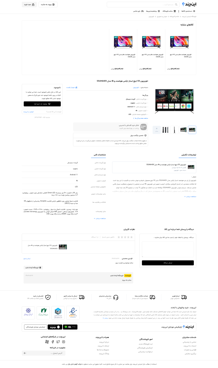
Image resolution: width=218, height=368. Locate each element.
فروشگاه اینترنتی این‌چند (189, 16)
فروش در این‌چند (28, 112)
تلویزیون (151, 16)
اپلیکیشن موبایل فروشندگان (35, 327)
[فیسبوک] (52, 342)
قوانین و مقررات (190, 349)
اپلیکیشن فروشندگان (145, 348)
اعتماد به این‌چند (189, 346)
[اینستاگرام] (63, 342)
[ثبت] (25, 353)
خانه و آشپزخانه (174, 16)
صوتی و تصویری (162, 16)
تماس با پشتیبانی (189, 342)
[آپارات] (47, 342)
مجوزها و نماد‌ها (103, 349)
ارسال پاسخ (27, 259)
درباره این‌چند (104, 342)
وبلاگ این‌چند (104, 353)
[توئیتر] (58, 342)
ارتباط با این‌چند (103, 346)
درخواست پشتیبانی (145, 351)
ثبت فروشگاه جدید (146, 344)
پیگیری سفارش (190, 353)
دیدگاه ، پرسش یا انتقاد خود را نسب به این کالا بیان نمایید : (174, 237)
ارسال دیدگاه (168, 263)
